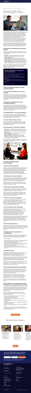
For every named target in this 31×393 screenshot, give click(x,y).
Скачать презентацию (7, 373)
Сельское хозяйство (7, 385)
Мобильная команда (7, 380)
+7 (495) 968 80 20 (6, 368)
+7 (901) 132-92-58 (7, 371)
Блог (6, 8)
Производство (6, 377)
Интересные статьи (19, 377)
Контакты (17, 380)
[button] (26, 20)
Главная (4, 8)
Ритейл (5, 382)
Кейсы (17, 379)
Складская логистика (7, 379)
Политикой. (21, 360)
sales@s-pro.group (19, 373)
